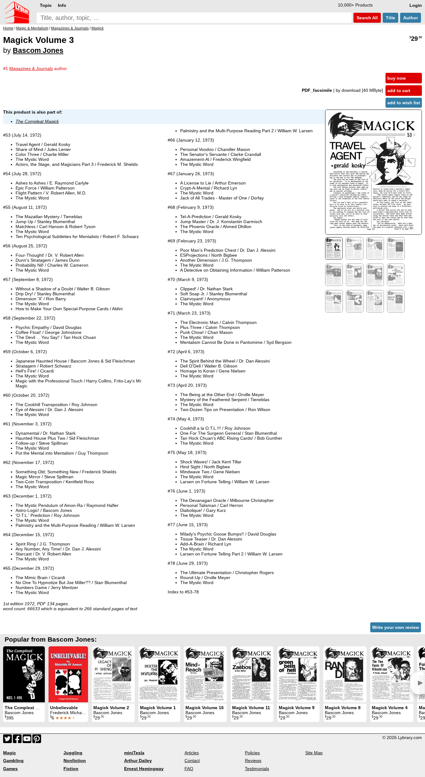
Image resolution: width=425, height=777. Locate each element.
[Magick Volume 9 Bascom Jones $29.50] (298, 674)
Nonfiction (74, 760)
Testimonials (257, 768)
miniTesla (134, 752)
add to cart (398, 90)
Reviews (253, 760)
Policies (252, 752)
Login (415, 5)
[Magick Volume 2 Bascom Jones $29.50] (113, 674)
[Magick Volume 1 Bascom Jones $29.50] (159, 674)
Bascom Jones (38, 50)
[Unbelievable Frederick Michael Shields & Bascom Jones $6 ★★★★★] (68, 674)
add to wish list (403, 102)
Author (410, 17)
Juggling (72, 752)
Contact (192, 760)
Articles (191, 752)
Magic (9, 752)
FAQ (188, 768)
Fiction (70, 768)
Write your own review (395, 627)
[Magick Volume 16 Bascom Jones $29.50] (205, 674)
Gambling (13, 760)
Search (366, 17)
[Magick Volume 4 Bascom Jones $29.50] (391, 674)
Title (390, 17)
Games (10, 768)
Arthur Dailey (138, 760)
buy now (396, 78)
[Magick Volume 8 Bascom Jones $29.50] (345, 674)
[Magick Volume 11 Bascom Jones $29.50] (252, 674)
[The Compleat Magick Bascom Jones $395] (24, 674)
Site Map (314, 752)
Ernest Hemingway (144, 768)
